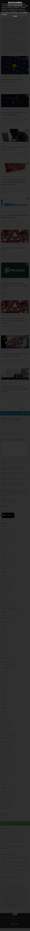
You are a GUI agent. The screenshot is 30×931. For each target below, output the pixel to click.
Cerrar (15, 16)
